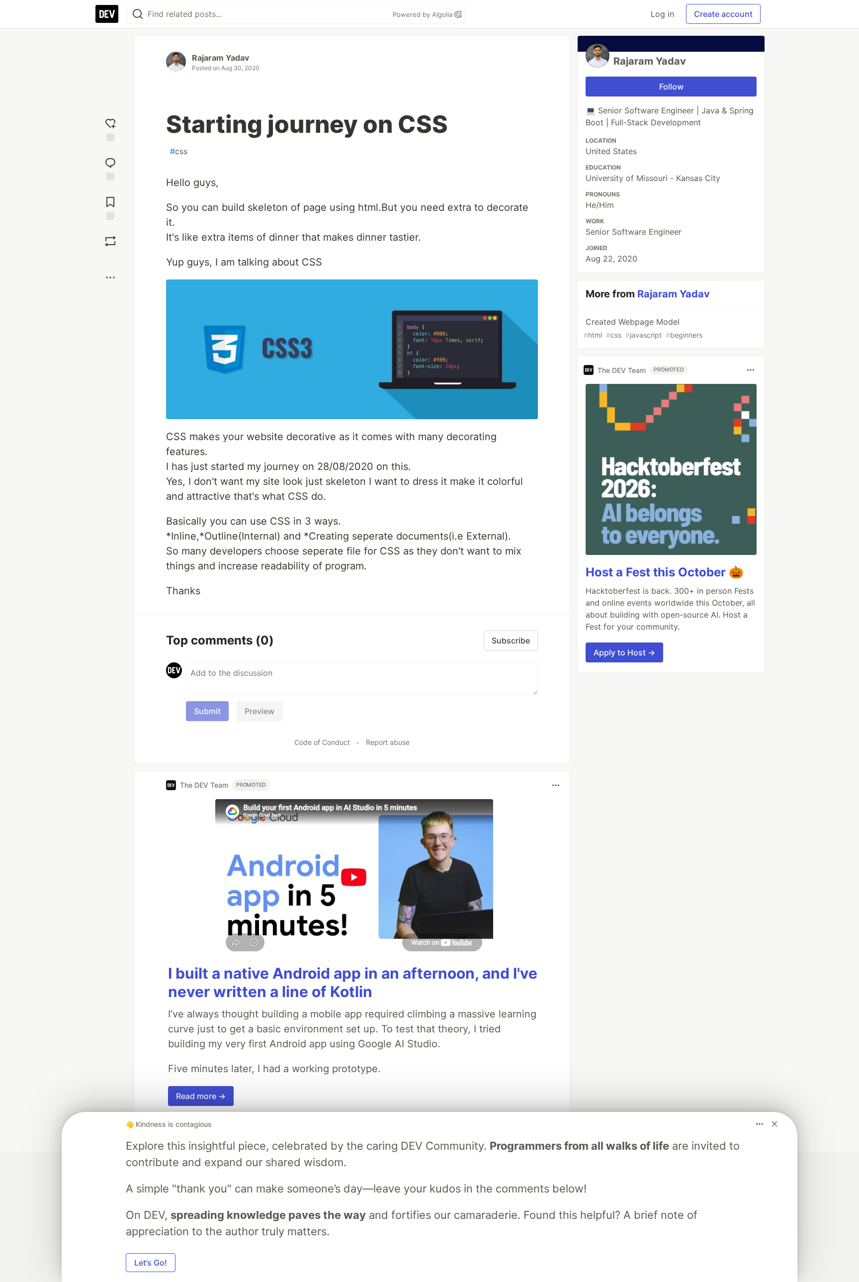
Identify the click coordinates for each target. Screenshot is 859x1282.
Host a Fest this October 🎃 (665, 572)
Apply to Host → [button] (624, 652)
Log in (662, 14)
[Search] (138, 14)
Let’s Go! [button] (150, 1263)
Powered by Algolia (423, 14)
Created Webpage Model (643, 328)
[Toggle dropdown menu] (556, 785)
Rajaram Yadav (220, 58)
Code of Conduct (322, 742)
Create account (723, 14)
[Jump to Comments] (110, 167)
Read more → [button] (201, 1096)
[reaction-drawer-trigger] (110, 128)
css (178, 151)
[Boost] (110, 241)
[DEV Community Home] (106, 14)
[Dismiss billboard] (774, 1124)
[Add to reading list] (110, 207)
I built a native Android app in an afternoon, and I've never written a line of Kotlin (352, 982)
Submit (207, 711)
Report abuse (388, 742)
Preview (259, 711)
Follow (671, 87)
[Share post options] (110, 277)
